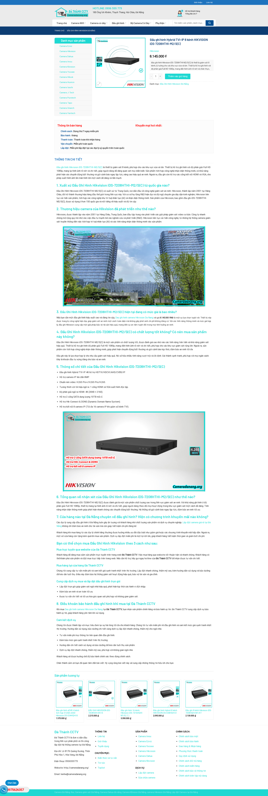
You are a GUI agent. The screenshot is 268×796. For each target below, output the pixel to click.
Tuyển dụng (103, 746)
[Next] (213, 702)
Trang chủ (62, 23)
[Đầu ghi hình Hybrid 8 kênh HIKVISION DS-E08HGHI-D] (166, 694)
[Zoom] (99, 84)
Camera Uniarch (67, 108)
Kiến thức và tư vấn (107, 758)
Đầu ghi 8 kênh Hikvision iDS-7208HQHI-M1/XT (199, 711)
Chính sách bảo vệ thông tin (192, 771)
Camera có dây (98, 23)
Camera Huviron (67, 82)
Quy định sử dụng (187, 756)
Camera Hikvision (68, 51)
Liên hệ (209, 2)
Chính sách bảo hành (189, 741)
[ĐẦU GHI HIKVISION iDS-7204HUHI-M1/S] (101, 694)
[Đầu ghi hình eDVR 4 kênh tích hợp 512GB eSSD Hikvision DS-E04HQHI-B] (69, 694)
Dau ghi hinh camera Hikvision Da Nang (134, 317)
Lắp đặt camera (146, 772)
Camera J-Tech (67, 92)
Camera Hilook (66, 77)
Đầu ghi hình (118, 23)
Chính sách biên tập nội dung (193, 775)
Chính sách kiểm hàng (189, 766)
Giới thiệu (198, 2)
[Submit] (210, 23)
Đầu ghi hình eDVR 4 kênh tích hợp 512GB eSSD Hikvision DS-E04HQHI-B (67, 713)
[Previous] (54, 702)
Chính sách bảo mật (188, 736)
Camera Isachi (66, 87)
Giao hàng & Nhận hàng (190, 746)
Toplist (101, 767)
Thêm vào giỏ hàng (178, 76)
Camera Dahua (66, 56)
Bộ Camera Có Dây (140, 23)
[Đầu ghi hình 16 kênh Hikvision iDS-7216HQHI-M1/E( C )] (134, 694)
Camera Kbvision (67, 67)
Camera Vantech (67, 113)
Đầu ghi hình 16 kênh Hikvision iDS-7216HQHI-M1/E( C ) (132, 713)
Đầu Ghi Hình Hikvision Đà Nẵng (81, 31)
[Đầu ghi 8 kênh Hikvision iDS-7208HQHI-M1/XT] (199, 694)
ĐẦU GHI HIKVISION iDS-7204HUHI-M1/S (99, 711)
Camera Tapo (66, 103)
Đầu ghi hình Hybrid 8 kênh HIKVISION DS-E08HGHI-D (165, 711)
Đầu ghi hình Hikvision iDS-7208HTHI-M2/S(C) (79, 167)
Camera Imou (66, 61)
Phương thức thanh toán (191, 751)
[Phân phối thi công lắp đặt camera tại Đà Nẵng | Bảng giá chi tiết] (71, 12)
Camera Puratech (68, 98)
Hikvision (154, 51)
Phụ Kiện (159, 23)
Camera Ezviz (66, 46)
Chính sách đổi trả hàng (190, 761)
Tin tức (101, 763)
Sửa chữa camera (146, 777)
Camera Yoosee (67, 72)
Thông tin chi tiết (68, 159)
